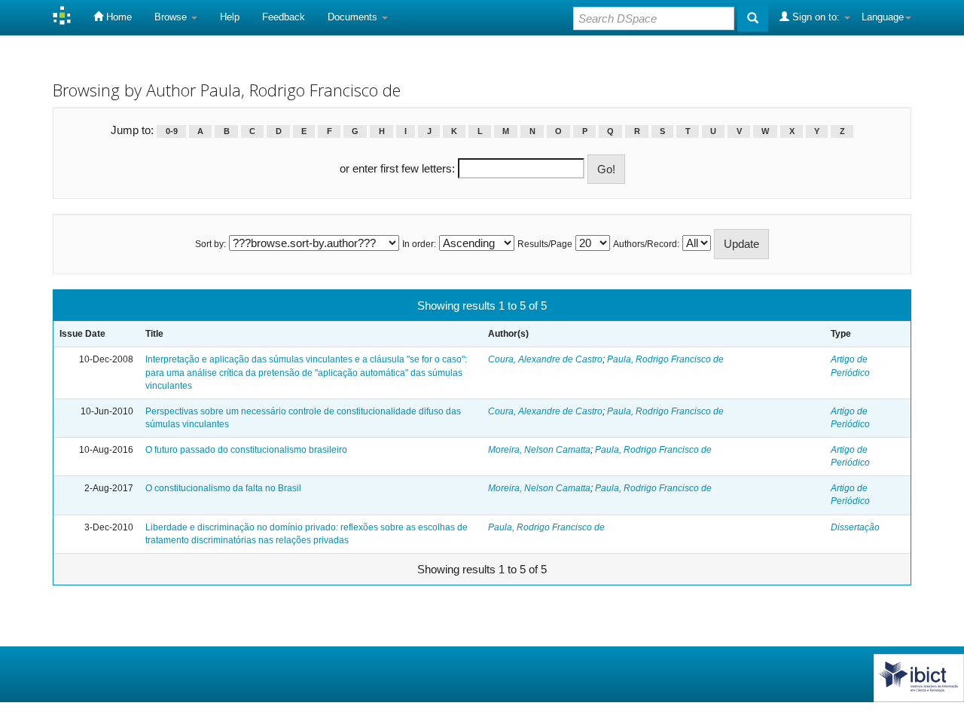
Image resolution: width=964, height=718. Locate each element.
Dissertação (855, 527)
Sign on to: (816, 17)
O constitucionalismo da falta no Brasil (223, 488)
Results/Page (544, 244)
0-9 (172, 131)
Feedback (283, 17)
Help (229, 17)
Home (117, 17)
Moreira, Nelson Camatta (539, 450)
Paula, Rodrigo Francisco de (665, 359)
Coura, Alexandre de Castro (545, 359)
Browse (172, 17)
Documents (354, 17)
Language (883, 17)
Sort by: (210, 244)
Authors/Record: (646, 244)
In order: (419, 244)
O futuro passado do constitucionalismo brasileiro (246, 450)
